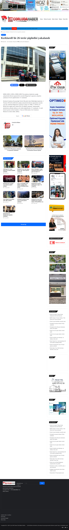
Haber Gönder (55, 19)
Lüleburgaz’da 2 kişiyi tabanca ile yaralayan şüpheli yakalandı (9, 170)
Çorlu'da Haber (16, 122)
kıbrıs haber (3, 516)
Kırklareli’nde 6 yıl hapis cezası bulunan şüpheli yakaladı (8, 185)
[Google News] (25, 116)
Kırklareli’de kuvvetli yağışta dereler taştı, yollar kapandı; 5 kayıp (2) (23, 170)
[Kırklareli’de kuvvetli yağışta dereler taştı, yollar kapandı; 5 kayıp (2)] (23, 164)
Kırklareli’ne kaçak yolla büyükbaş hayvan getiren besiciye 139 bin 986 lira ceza (37, 200)
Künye (41, 19)
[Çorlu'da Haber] (19, 19)
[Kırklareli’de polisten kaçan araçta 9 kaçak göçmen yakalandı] (23, 194)
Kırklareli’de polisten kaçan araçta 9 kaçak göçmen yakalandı (23, 200)
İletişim (60, 19)
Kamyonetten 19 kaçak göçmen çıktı (24, 28)
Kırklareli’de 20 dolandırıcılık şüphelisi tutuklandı (7, 215)
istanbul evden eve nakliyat (6, 514)
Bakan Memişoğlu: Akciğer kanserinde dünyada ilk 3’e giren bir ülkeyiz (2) (37, 170)
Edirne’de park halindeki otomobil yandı (57, 321)
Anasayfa (3, 31)
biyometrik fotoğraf (4, 518)
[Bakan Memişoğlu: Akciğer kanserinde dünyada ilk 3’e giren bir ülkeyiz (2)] (38, 164)
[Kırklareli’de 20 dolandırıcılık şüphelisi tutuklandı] (9, 208)
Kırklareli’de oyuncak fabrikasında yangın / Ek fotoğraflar (37, 185)
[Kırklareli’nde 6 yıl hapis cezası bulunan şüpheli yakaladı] (9, 178)
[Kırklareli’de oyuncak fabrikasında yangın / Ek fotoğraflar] (38, 178)
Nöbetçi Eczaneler (47, 19)
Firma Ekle (65, 19)
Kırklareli (8, 31)
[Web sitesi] (13, 125)
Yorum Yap (23, 224)
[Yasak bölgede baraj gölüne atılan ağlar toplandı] (9, 194)
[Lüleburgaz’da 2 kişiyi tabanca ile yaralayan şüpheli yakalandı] (9, 164)
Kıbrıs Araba (3, 519)
